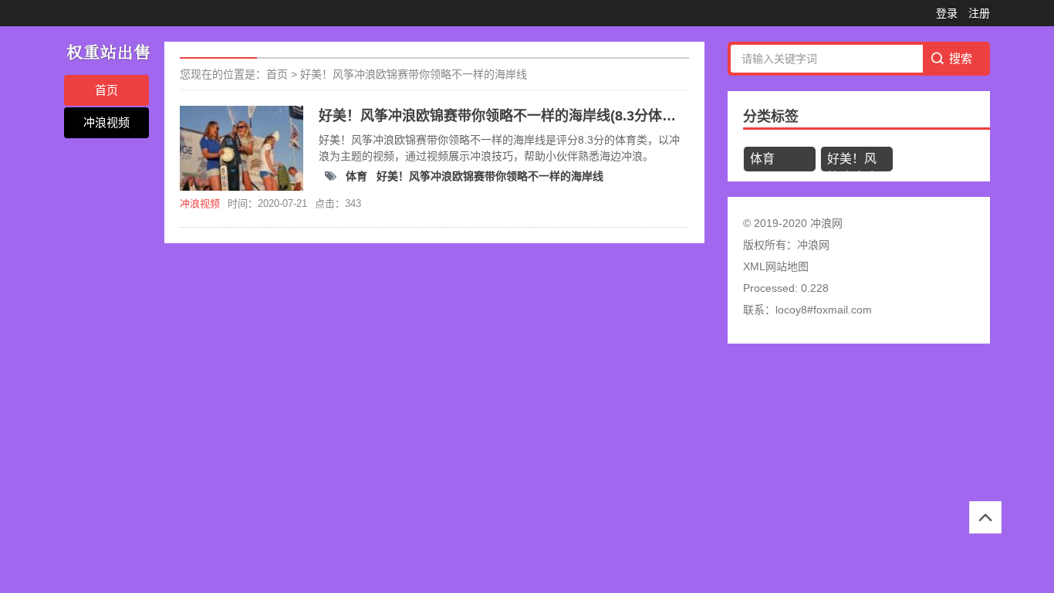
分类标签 (771, 116)
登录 (947, 13)
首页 (106, 90)
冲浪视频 (106, 122)
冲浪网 (813, 245)
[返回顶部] (985, 517)
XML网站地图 (776, 266)
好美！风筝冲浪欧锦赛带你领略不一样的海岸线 (413, 74)
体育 (358, 176)
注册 (979, 13)
